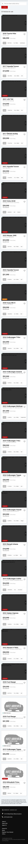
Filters (5, 7)
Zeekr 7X (4, 825)
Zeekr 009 (4, 823)
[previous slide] (2, 23)
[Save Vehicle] (24, 34)
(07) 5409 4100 (8, 817)
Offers (3, 834)
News (3, 830)
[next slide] (26, 23)
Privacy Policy (10, 839)
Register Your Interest (7, 832)
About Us (4, 828)
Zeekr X (4, 821)
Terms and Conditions (17, 839)
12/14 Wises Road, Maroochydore (12, 814)
